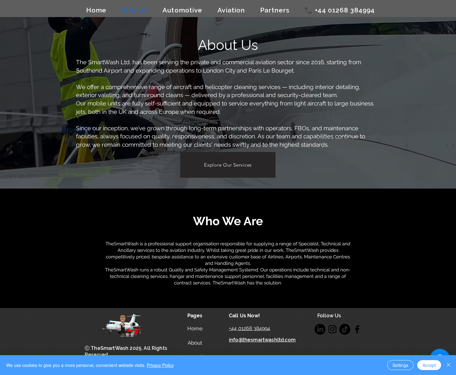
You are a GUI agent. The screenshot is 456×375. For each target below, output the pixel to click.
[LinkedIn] (320, 329)
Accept (429, 365)
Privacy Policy (160, 365)
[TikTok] (344, 329)
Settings (400, 365)
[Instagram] (332, 329)
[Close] (448, 365)
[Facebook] (357, 329)
